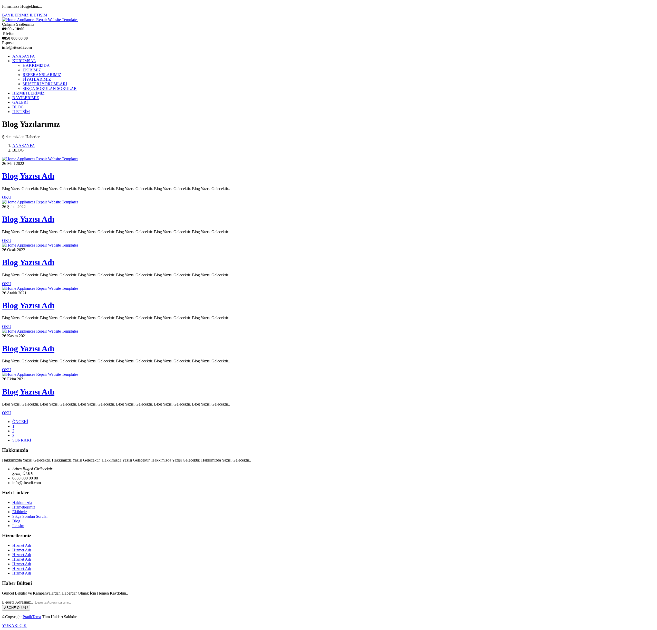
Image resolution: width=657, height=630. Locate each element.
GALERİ (20, 102)
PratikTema (32, 617)
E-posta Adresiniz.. (17, 602)
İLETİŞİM (38, 15)
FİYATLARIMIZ (37, 79)
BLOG (18, 107)
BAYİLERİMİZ (15, 15)
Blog (16, 521)
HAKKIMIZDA (36, 65)
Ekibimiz (19, 512)
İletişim (18, 525)
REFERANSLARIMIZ (42, 74)
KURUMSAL (24, 61)
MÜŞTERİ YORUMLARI (45, 84)
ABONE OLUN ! (16, 608)
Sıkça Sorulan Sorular (30, 516)
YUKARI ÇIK (14, 625)
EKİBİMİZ (32, 70)
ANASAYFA (23, 56)
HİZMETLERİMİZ (28, 93)
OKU (6, 197)
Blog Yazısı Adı (28, 176)
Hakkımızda (22, 502)
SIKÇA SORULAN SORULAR (50, 88)
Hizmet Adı (21, 545)
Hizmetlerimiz (23, 507)
